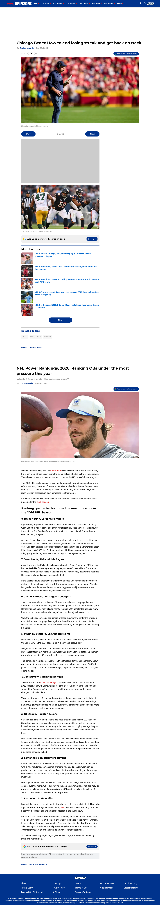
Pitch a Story (27, 887)
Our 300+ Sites (107, 883)
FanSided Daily (130, 883)
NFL (24, 337)
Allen (63, 807)
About (24, 883)
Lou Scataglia (26, 383)
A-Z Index (57, 892)
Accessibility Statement (32, 892)
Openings (57, 883)
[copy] (35, 53)
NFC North (47, 337)
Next (92, 134)
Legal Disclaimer (131, 887)
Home (24, 347)
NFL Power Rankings (38, 864)
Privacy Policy (59, 887)
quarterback (56, 470)
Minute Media (18, 898)
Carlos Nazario (27, 48)
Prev (28, 134)
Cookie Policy (106, 887)
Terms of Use (81, 887)
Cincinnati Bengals (49, 682)
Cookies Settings (83, 892)
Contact (78, 883)
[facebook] (140, 3)
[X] (145, 3)
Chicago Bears (35, 337)
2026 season (43, 502)
